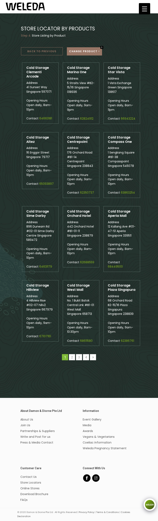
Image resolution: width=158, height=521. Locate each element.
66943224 (128, 119)
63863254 (128, 193)
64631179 (45, 267)
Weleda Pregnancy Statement (105, 448)
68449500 (115, 267)
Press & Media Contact (36, 442)
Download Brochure (34, 494)
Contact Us (28, 477)
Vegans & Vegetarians (99, 437)
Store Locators (30, 483)
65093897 (46, 184)
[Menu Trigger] (144, 8)
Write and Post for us (35, 437)
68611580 (86, 341)
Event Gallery (92, 419)
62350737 (87, 193)
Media (87, 425)
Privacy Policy (86, 512)
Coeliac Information (97, 442)
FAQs (24, 500)
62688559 (87, 262)
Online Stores (30, 488)
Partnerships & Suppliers (37, 431)
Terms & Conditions (107, 512)
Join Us (25, 425)
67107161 (45, 336)
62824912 (86, 119)
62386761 (127, 341)
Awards (88, 431)
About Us (26, 419)
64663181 (45, 118)
